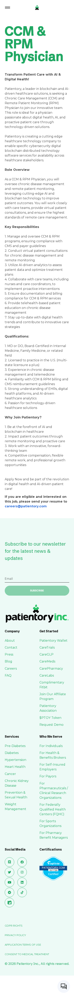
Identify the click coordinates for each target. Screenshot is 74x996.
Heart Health (15, 767)
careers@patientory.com (26, 506)
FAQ (8, 675)
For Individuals (51, 746)
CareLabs (46, 675)
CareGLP (46, 654)
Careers (11, 668)
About (10, 640)
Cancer (10, 774)
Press (9, 654)
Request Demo (51, 725)
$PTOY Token (50, 718)
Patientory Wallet (53, 640)
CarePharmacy (51, 668)
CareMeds (47, 661)
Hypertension (15, 760)
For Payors (47, 776)
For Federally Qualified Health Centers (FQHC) (52, 809)
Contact (11, 647)
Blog (8, 661)
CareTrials (47, 647)
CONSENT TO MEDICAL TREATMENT (27, 954)
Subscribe (37, 590)
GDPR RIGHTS (13, 925)
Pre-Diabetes (15, 746)
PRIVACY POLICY (15, 935)
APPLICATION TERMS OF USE (23, 944)
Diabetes (12, 753)
